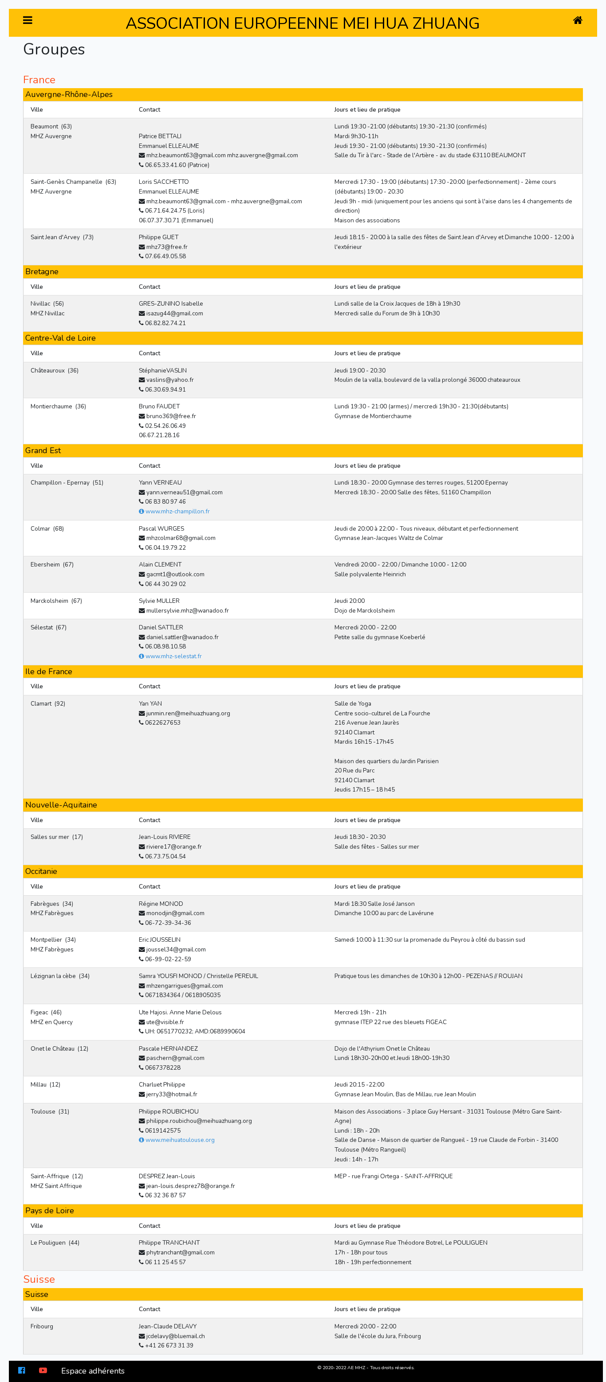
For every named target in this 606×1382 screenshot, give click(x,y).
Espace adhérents (93, 1371)
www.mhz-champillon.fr (177, 511)
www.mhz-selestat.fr (173, 656)
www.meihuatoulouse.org (179, 1140)
